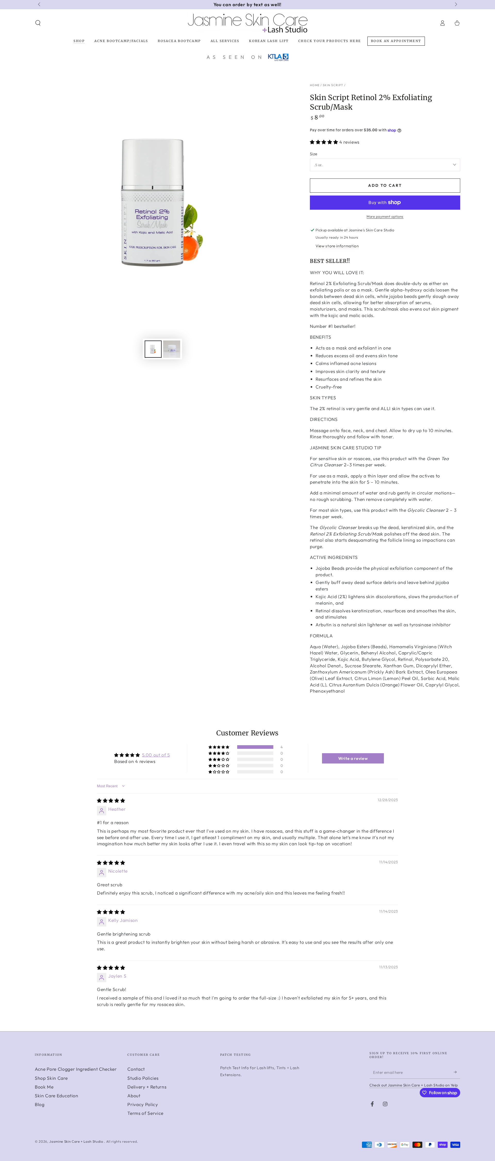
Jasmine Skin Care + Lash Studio (76, 1141)
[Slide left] (39, 4)
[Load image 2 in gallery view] (171, 349)
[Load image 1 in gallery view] (153, 349)
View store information (337, 245)
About (133, 1096)
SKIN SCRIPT (333, 85)
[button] (38, 23)
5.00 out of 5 (156, 755)
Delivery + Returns (146, 1087)
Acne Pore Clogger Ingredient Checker (76, 1069)
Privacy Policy (142, 1104)
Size (313, 153)
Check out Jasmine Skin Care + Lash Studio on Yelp (413, 1085)
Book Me (44, 1087)
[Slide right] (455, 4)
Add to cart (385, 185)
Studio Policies (142, 1078)
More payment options (385, 216)
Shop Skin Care (51, 1078)
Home (315, 85)
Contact (136, 1069)
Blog (40, 1104)
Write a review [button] (353, 758)
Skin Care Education (56, 1096)
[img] (111, 800)
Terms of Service (145, 1113)
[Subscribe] (457, 1072)
